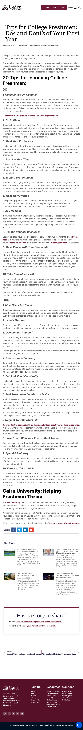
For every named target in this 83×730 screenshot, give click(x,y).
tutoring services (59, 243)
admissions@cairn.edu (11, 700)
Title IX (51, 725)
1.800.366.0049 (9, 698)
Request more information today (64, 523)
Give (62, 7)
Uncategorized (35, 45)
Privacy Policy (43, 725)
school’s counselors (16, 243)
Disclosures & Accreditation (64, 725)
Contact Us (7, 703)
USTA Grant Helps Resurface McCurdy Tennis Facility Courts (27, 550)
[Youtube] (13, 714)
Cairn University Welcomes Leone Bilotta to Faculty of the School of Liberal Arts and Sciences (67, 551)
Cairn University (13, 502)
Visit (54, 7)
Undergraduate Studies (50, 45)
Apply (47, 7)
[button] (75, 8)
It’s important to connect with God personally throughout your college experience (41, 425)
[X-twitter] (17, 714)
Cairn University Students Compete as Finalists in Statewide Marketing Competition (67, 575)
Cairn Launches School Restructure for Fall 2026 (25, 574)
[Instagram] (5, 714)
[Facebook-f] (9, 714)
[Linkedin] (22, 714)
